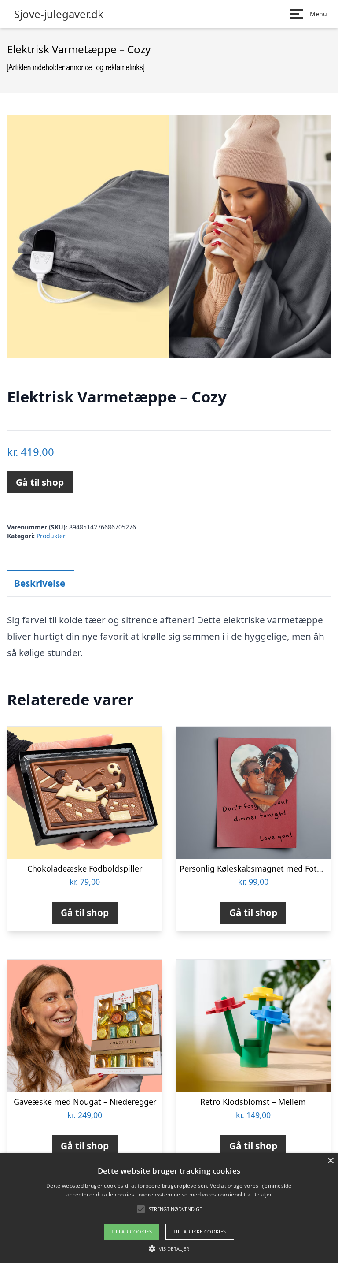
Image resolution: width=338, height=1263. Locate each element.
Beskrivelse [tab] (39, 583)
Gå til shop (40, 482)
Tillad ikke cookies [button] (199, 1231)
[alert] (169, 1208)
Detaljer (262, 1194)
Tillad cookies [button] (131, 1231)
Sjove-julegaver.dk (58, 14)
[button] (169, 1248)
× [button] (330, 1161)
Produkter (51, 536)
